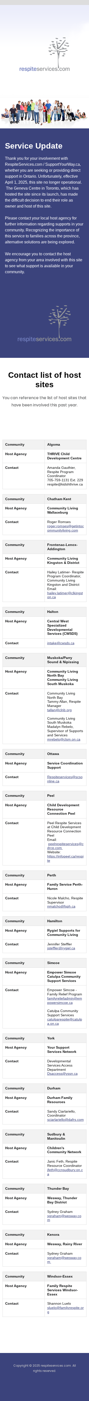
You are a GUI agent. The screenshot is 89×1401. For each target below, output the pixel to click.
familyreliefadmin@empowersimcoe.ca (64, 1000)
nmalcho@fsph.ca (61, 906)
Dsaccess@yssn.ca (62, 1074)
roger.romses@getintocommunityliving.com (65, 528)
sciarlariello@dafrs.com (65, 1120)
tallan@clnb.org (59, 710)
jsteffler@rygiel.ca (61, 948)
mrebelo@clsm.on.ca (63, 739)
